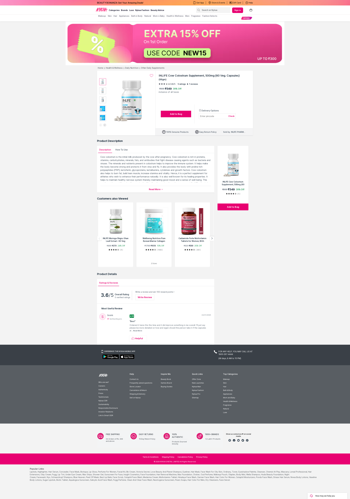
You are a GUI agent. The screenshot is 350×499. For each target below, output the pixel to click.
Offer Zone (196, 379)
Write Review (145, 297)
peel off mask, (92, 477)
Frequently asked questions (141, 383)
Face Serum (224, 480)
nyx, (49, 477)
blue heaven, (79, 477)
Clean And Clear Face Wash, (139, 480)
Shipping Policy (168, 457)
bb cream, (131, 472)
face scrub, (118, 477)
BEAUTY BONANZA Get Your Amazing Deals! (120, 2)
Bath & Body (228, 390)
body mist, (241, 474)
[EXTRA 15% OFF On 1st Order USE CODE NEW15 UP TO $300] (175, 43)
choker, (196, 474)
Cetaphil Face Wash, (133, 477)
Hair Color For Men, (196, 480)
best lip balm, (106, 477)
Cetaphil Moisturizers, (246, 477)
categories (114, 10)
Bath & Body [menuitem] (136, 16)
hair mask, (195, 472)
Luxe (225, 412)
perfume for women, (107, 472)
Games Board (166, 383)
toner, (235, 472)
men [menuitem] (187, 16)
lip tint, (61, 474)
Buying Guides (166, 387)
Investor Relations (105, 412)
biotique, (84, 472)
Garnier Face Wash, (206, 477)
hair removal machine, (167, 474)
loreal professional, (298, 472)
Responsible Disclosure (108, 408)
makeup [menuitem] (102, 16)
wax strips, (87, 474)
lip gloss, (93, 472)
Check (231, 116)
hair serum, (53, 472)
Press (100, 393)
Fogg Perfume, (119, 480)
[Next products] (212, 238)
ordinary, (227, 472)
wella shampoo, (253, 474)
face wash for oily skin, (212, 472)
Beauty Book (166, 379)
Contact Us (134, 379)
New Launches (198, 383)
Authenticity (103, 390)
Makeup (226, 379)
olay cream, (46, 474)
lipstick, (33, 472)
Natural (226, 409)
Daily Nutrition (131, 68)
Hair (224, 387)
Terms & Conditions (151, 457)
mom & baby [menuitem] (159, 16)
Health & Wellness (114, 68)
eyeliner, (186, 472)
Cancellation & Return (138, 390)
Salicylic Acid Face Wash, (101, 480)
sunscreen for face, (113, 474)
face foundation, (148, 474)
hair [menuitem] (115, 16)
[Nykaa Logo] (101, 9)
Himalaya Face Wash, (187, 477)
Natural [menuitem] (147, 16)
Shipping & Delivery (137, 394)
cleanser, (261, 472)
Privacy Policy (202, 457)
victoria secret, (143, 472)
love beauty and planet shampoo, (166, 472)
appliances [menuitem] (124, 16)
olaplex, (232, 474)
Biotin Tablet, (62, 480)
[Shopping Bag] (251, 10)
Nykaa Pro (196, 394)
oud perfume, (207, 474)
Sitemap (195, 398)
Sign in (237, 10)
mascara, (285, 472)
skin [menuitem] (110, 16)
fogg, (54, 474)
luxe (131, 10)
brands (124, 10)
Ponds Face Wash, (264, 477)
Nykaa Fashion (142, 10)
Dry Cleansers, (212, 480)
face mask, (75, 472)
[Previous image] (100, 125)
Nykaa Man (196, 387)
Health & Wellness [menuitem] (175, 16)
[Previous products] (99, 238)
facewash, (41, 477)
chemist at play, (273, 472)
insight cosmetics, (132, 474)
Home (100, 68)
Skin (225, 383)
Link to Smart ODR (105, 415)
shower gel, (98, 474)
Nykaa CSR (102, 401)
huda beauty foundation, (272, 474)
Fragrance (227, 405)
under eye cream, (73, 474)
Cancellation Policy (185, 457)
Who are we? (103, 382)
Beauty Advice (157, 10)
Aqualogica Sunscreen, (79, 480)
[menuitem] (246, 18)
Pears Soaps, (181, 480)
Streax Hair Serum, (281, 477)
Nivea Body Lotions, (300, 477)
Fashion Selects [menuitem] (209, 16)
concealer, (64, 472)
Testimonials (103, 397)
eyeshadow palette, (247, 472)
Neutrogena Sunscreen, (164, 480)
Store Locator (135, 387)
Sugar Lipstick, (49, 480)
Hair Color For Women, (225, 477)
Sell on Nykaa (135, 398)
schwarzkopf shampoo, (62, 477)
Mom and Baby (229, 398)
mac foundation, (185, 474)
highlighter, (43, 472)
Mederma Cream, (150, 477)
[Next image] (104, 125)
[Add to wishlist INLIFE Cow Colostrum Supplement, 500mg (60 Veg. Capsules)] (151, 75)
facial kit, (121, 472)
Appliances (227, 394)
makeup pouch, (221, 474)
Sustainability (103, 404)
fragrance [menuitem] (195, 16)
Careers (101, 386)
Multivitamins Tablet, (168, 477)
